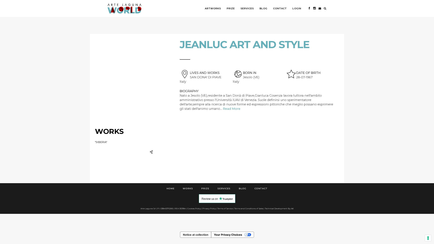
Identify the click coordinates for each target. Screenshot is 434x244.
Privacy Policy (209, 208)
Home (170, 188)
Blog (242, 188)
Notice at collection (195, 234)
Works (188, 188)
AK (292, 208)
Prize (205, 188)
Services (224, 188)
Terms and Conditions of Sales (248, 208)
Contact (261, 188)
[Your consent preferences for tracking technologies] (428, 238)
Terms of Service (225, 208)
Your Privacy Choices (228, 234)
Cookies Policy (194, 208)
